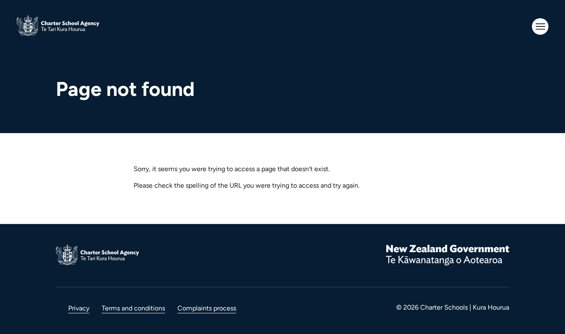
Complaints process (206, 308)
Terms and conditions (133, 308)
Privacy (78, 308)
